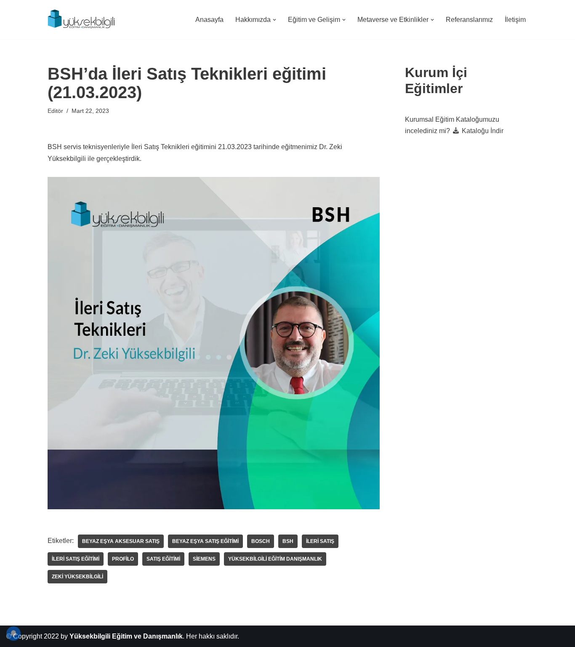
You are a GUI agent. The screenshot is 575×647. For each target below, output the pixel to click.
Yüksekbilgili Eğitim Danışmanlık (275, 559)
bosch (260, 541)
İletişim (515, 19)
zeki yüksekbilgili (77, 577)
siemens (204, 559)
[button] (274, 19)
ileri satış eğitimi (75, 559)
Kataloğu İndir (481, 130)
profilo (123, 559)
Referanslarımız (469, 19)
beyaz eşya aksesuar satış (121, 541)
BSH (287, 541)
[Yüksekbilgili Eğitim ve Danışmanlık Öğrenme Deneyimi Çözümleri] (83, 20)
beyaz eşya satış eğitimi (205, 541)
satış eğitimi (163, 559)
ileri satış (320, 541)
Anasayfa (209, 19)
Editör (55, 110)
